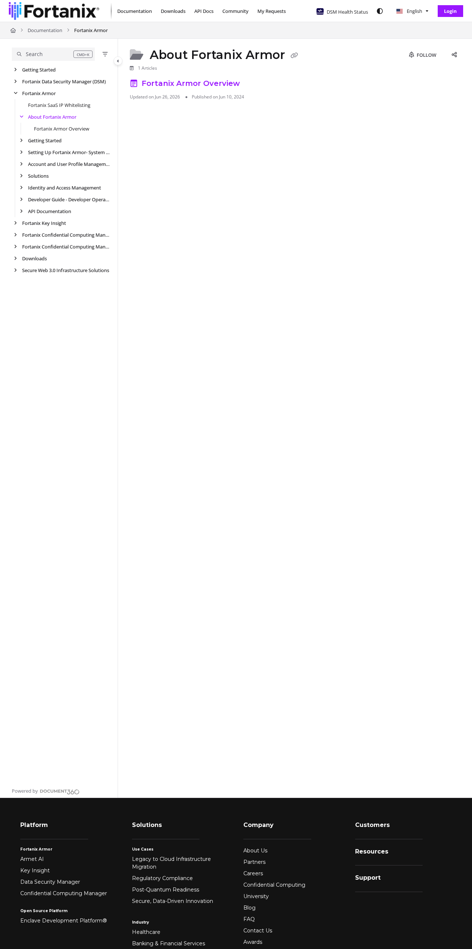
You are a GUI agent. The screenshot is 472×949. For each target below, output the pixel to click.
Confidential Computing (274, 885)
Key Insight (35, 870)
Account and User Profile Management (69, 164)
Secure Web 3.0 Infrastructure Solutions (65, 270)
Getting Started (39, 69)
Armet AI (32, 859)
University (256, 896)
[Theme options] (380, 11)
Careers (253, 873)
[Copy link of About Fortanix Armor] (294, 56)
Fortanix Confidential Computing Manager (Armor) (66, 246)
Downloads (34, 258)
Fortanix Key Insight (44, 223)
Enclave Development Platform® (63, 920)
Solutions (38, 176)
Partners (254, 862)
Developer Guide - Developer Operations (69, 199)
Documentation (45, 30)
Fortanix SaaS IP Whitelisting (59, 105)
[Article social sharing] (454, 55)
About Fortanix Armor (52, 117)
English (414, 11)
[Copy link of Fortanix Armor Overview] (254, 84)
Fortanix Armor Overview (61, 128)
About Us (255, 850)
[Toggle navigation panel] (118, 60)
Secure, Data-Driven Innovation (172, 901)
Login (450, 11)
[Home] (54, 11)
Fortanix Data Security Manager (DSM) (64, 81)
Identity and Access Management (64, 187)
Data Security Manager (50, 882)
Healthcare (146, 932)
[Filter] (105, 54)
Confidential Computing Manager (63, 893)
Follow (426, 55)
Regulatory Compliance (162, 878)
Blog (249, 907)
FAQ (249, 919)
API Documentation (49, 211)
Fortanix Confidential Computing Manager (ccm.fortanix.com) (66, 235)
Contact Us (257, 930)
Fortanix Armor (91, 30)
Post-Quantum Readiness (165, 889)
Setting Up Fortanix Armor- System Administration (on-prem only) (69, 152)
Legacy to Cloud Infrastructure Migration (171, 863)
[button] (53, 54)
